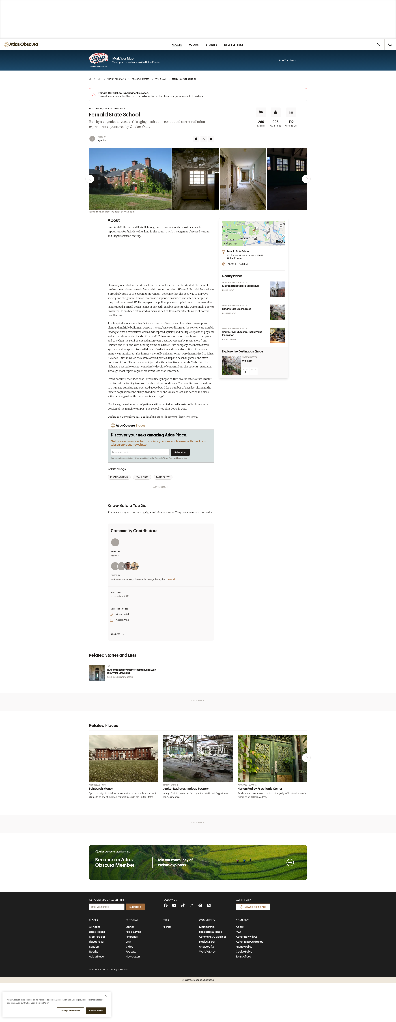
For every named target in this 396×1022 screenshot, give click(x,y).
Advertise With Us (246, 937)
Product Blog (207, 941)
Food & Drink (133, 932)
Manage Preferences (70, 1010)
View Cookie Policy (40, 1003)
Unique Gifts (206, 946)
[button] (261, 112)
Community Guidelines (212, 937)
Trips (166, 920)
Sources (115, 634)
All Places (94, 927)
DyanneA (127, 579)
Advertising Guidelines (249, 941)
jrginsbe (102, 140)
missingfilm (159, 579)
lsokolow (116, 579)
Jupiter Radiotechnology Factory (186, 788)
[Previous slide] (89, 179)
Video (129, 946)
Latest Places (97, 932)
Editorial (132, 920)
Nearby (93, 951)
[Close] (105, 995)
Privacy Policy (168, 458)
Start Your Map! (287, 60)
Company (242, 920)
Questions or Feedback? (198, 980)
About (239, 927)
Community (207, 920)
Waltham (247, 361)
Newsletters (133, 956)
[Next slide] (306, 179)
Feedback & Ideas (210, 932)
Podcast (131, 951)
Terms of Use (182, 458)
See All (171, 579)
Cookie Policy (244, 951)
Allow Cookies (96, 1010)
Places (93, 920)
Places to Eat (96, 941)
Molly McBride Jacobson (121, 677)
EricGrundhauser (142, 579)
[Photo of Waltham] (231, 365)
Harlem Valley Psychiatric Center (260, 788)
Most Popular (97, 937)
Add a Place (96, 956)
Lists (128, 941)
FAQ (238, 932)
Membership (207, 927)
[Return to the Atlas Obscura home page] (21, 44)
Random (94, 946)
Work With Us (207, 951)
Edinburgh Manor (101, 788)
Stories (130, 927)
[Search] (390, 44)
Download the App (256, 907)
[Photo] (277, 289)
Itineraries (132, 937)
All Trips (167, 927)
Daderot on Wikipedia (123, 212)
